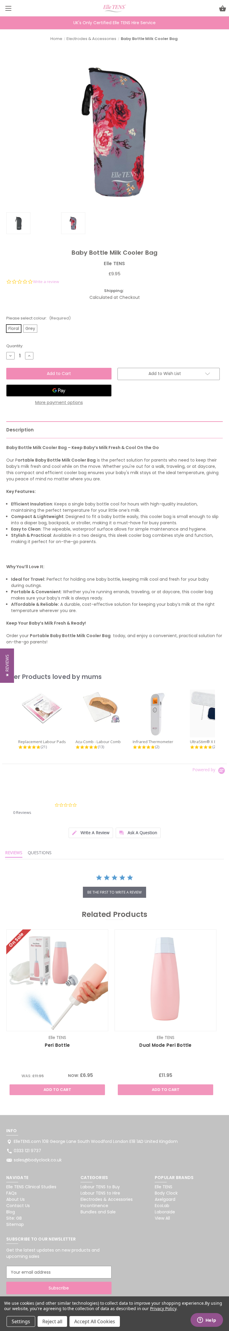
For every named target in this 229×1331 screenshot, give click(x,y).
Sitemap (15, 1224)
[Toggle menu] (8, 8)
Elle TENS (163, 1187)
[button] (7, 665)
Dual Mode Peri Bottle (165, 1045)
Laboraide (165, 1212)
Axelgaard (165, 1199)
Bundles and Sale (98, 1212)
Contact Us (18, 1206)
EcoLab (162, 1206)
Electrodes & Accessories (107, 1199)
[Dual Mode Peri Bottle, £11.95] (165, 980)
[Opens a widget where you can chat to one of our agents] (206, 1320)
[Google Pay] (59, 390)
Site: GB (14, 1218)
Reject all (52, 1321)
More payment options (59, 402)
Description (20, 430)
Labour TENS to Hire (100, 1193)
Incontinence (94, 1206)
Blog (10, 1212)
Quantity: (14, 346)
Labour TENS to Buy (100, 1187)
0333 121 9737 (27, 1151)
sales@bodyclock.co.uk (38, 1160)
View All (162, 1218)
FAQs (11, 1193)
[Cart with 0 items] (222, 9)
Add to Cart (57, 1089)
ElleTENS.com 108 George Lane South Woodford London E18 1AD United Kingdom (96, 1141)
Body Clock (166, 1193)
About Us (15, 1199)
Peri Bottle (57, 1045)
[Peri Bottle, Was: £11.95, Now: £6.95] (57, 980)
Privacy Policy (163, 1308)
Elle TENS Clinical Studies (31, 1187)
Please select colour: (38, 318)
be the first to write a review (114, 892)
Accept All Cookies (94, 1321)
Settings (21, 1321)
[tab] (91, 833)
